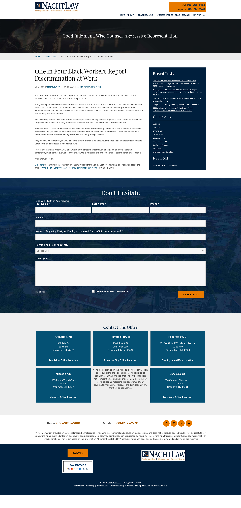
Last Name (99, 203)
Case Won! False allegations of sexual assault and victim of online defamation (177, 99)
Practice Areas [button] (145, 15)
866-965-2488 (196, 5)
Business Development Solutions (140, 485)
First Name (42, 203)
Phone (154, 203)
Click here (39, 164)
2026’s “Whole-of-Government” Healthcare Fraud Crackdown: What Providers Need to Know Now (173, 109)
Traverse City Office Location (120, 360)
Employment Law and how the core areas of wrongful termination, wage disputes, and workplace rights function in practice (177, 92)
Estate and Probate (161, 145)
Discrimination (83, 86)
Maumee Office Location (63, 397)
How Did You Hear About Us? (51, 244)
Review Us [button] (78, 452)
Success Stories (165, 15)
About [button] (130, 15)
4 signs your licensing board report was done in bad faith (176, 104)
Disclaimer (40, 291)
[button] (238, 489)
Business (156, 124)
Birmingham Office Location (178, 360)
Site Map (90, 485)
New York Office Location (177, 397)
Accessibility (102, 485)
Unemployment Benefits (163, 152)
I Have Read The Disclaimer (112, 291)
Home (122, 15)
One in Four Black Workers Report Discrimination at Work (69, 167)
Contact (196, 15)
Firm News (96, 86)
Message (41, 258)
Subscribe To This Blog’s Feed (165, 165)
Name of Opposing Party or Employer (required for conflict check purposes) (79, 231)
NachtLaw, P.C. (54, 86)
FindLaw (163, 485)
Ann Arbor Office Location (63, 360)
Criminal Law (158, 131)
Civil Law (156, 127)
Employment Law (160, 141)
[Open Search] (203, 15)
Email (39, 217)
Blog (177, 15)
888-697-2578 (196, 9)
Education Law (159, 138)
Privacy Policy (116, 485)
